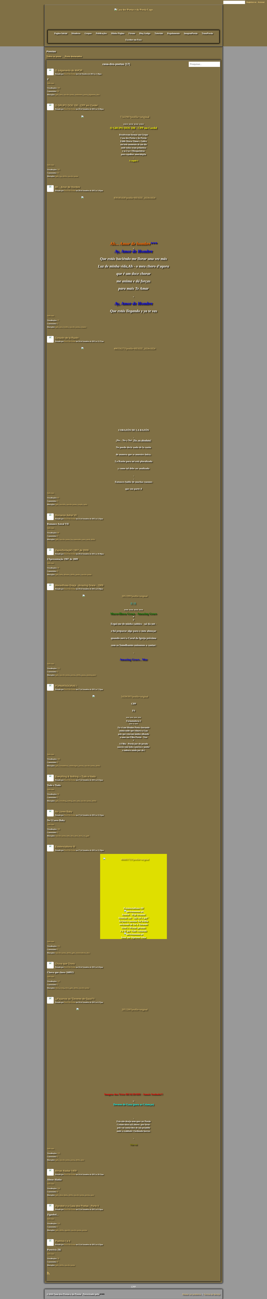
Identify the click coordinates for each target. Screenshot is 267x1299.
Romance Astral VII (66, 515)
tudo (74, 801)
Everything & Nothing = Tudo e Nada (75, 776)
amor (61, 95)
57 (58, 320)
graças (83, 675)
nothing (69, 801)
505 (58, 170)
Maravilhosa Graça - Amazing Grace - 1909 (79, 585)
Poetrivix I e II (62, 1241)
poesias (73, 675)
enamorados (77, 539)
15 (58, 173)
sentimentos (79, 95)
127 (58, 981)
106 (58, 759)
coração (80, 504)
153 (58, 946)
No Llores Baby (63, 811)
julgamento (92, 95)
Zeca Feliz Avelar (69, 74)
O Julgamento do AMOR (68, 70)
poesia (85, 95)
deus (98, 95)
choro (80, 836)
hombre (66, 327)
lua (72, 539)
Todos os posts (53, 56)
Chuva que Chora (65, 963)
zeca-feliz (62, 504)
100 (58, 88)
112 (58, 668)
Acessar (261, 2)
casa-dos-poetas (69, 95)
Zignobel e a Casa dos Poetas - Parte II (77, 1206)
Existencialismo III (65, 846)
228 (58, 1188)
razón (85, 504)
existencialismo (81, 953)
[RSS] (48, 1273)
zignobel (67, 1230)
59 (58, 568)
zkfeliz (65, 176)
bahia (61, 575)
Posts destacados (73, 56)
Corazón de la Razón (67, 337)
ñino (72, 836)
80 (58, 533)
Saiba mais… (51, 83)
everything (62, 801)
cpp (60, 176)
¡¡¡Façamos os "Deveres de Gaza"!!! (75, 998)
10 (58, 91)
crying (62, 988)
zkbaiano (67, 575)
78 (58, 1259)
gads (57, 95)
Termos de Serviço (212, 1294)
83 (58, 498)
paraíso (78, 575)
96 (58, 794)
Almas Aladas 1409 (66, 1170)
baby (68, 836)
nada (78, 801)
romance (83, 327)
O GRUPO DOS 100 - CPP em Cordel (76, 105)
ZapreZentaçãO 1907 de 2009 (72, 550)
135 (58, 1153)
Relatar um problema (191, 1294)
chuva (57, 988)
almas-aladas (63, 1195)
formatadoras (63, 766)
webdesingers (73, 766)
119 (58, 1224)
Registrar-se (251, 2)
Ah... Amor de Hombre (67, 187)
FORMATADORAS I (66, 685)
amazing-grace (91, 675)
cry (84, 836)
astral (88, 539)
